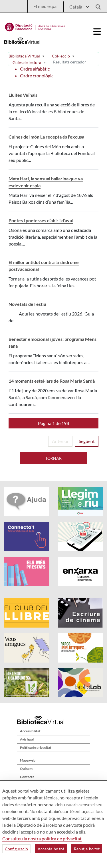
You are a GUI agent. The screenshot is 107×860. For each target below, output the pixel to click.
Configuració (16, 848)
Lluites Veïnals (23, 95)
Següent (87, 441)
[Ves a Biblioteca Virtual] (35, 25)
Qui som (26, 768)
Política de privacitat (35, 747)
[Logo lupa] (96, 5)
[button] (53, 423)
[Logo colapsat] (97, 31)
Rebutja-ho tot (87, 848)
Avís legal (27, 739)
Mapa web (27, 760)
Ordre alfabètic (35, 68)
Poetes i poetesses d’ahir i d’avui (41, 220)
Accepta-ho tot (51, 848)
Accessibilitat (30, 731)
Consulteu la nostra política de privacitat (42, 838)
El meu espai (45, 6)
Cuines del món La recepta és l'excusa (46, 136)
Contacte (27, 777)
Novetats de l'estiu (27, 304)
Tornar (53, 458)
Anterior (60, 441)
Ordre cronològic (36, 75)
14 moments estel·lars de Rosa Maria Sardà (52, 380)
